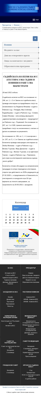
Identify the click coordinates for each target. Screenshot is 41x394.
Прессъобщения (30, 356)
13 (21, 217)
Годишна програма (10, 280)
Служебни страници (32, 387)
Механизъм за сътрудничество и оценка (31, 321)
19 (14, 220)
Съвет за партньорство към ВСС (10, 347)
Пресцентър (6, 25)
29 (21, 223)
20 (17, 220)
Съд (30, 370)
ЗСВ (10, 323)
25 (6, 223)
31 (29, 223)
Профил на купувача (9, 387)
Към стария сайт (20, 389)
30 (25, 223)
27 (14, 223)
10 (10, 217)
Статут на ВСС (10, 275)
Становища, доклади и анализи (30, 349)
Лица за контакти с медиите (18, 61)
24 (33, 220)
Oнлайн (10, 297)
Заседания (10, 350)
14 (25, 217)
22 (25, 220)
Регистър (10, 306)
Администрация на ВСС (10, 277)
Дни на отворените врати (16, 55)
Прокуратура (31, 372)
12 (17, 217)
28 (17, 223)
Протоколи (10, 301)
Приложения (10, 304)
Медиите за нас (12, 50)
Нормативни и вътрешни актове (31, 353)
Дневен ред (10, 299)
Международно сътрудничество (31, 329)
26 (10, 223)
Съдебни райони (30, 379)
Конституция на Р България (10, 321)
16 (33, 217)
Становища (10, 352)
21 (21, 220)
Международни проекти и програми (31, 325)
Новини (16, 25)
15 (29, 217)
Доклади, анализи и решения (30, 333)
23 (29, 220)
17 (6, 220)
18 (10, 220)
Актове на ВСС (10, 325)
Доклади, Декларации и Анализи (10, 283)
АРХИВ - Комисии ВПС (31, 299)
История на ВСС (10, 273)
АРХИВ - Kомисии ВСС (30, 301)
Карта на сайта (20, 387)
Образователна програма (17, 66)
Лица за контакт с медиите (31, 275)
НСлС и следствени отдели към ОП (31, 375)
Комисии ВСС (30, 297)
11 (14, 217)
